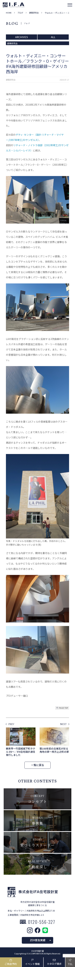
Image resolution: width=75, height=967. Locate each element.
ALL (53, 37)
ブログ (20, 13)
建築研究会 (34, 13)
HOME (9, 13)
